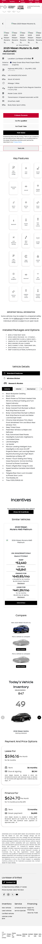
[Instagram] (8, 894)
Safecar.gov (18, 318)
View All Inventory (20, 690)
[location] (19, 1)
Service (18, 903)
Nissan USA (36, 935)
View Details (21, 603)
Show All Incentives (21, 512)
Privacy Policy (17, 142)
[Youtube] (17, 894)
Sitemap (19, 935)
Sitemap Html (24, 935)
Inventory (7, 903)
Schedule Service (20, 908)
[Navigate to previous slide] (2, 23)
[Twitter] (12, 894)
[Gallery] (23, 24)
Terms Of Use (14, 935)
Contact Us (10, 882)
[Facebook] (4, 894)
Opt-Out (40, 935)
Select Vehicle (21, 649)
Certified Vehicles (8, 913)
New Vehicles (6, 908)
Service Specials (20, 911)
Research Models (16, 383)
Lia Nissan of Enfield (4, 934)
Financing (32, 903)
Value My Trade (32, 913)
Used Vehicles (6, 911)
